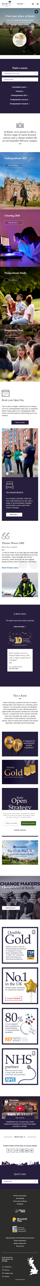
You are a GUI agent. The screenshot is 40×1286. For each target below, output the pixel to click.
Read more (13, 514)
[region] (20, 823)
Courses (20, 4)
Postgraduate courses (19, 100)
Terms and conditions (20, 1201)
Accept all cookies (28, 823)
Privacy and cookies (20, 1195)
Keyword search (8, 79)
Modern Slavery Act (20, 1243)
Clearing (19, 91)
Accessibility (20, 1198)
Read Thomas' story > (10, 568)
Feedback (20, 1204)
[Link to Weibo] (31, 1150)
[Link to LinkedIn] (27, 1150)
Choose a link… (8, 1181)
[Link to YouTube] (17, 1150)
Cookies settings (20, 830)
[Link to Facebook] (8, 1150)
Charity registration (20, 1240)
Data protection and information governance (20, 1238)
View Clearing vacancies (19, 25)
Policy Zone (20, 1246)
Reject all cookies (11, 823)
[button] (33, 4)
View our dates (20, 422)
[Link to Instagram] (22, 1150)
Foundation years (19, 87)
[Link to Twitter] (13, 1150)
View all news (19, 627)
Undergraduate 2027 (19, 95)
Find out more (13, 165)
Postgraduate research (19, 104)
